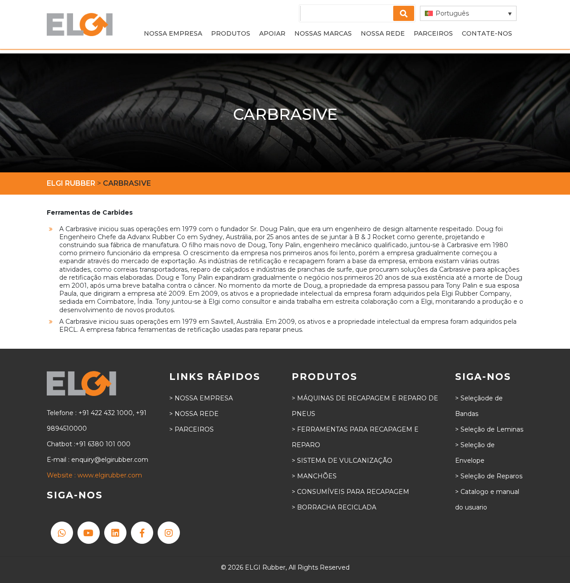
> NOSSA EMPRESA (201, 398)
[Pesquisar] (403, 13)
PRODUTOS (230, 33)
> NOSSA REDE (194, 414)
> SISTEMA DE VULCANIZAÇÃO (342, 461)
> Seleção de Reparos (488, 476)
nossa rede (383, 33)
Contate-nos (487, 33)
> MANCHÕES (314, 476)
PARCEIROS (433, 33)
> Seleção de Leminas (489, 429)
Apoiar (272, 33)
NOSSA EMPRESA (173, 33)
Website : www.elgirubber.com (94, 475)
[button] (468, 13)
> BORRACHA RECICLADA (334, 507)
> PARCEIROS (191, 429)
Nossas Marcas (323, 33)
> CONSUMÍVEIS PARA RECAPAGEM (350, 492)
